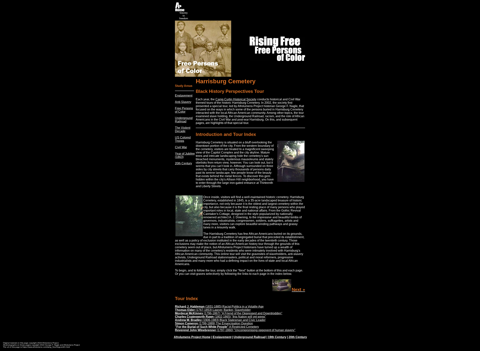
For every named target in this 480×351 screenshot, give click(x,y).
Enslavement (183, 95)
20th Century (183, 163)
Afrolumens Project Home (192, 337)
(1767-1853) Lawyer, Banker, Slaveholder (213, 310)
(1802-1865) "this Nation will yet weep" (220, 316)
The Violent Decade (182, 129)
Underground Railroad (184, 119)
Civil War (181, 147)
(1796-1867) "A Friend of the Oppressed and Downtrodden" (228, 313)
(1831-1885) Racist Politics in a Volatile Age (219, 306)
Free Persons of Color (184, 110)
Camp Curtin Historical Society (235, 99)
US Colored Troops (183, 139)
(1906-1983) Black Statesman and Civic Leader (220, 320)
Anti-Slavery (183, 102)
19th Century (277, 337)
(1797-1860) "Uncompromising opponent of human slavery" (235, 330)
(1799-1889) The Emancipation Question (214, 323)
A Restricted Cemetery (217, 326)
